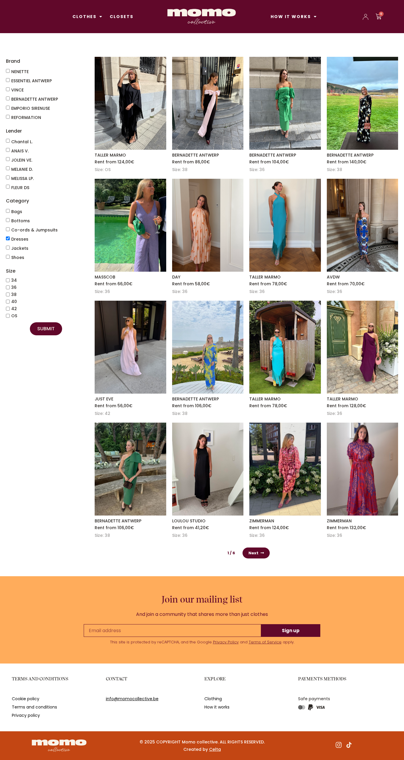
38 (14, 294)
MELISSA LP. (22, 178)
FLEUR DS (20, 188)
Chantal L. (22, 142)
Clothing (213, 699)
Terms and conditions (34, 707)
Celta (215, 749)
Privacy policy (26, 715)
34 (14, 280)
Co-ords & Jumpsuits (34, 230)
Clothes (84, 17)
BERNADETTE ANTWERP (34, 99)
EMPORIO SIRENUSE (30, 108)
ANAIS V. (20, 151)
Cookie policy (25, 699)
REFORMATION (26, 117)
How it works (291, 17)
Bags (16, 212)
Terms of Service (265, 642)
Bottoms (20, 221)
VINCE (17, 90)
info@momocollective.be (132, 699)
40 (14, 302)
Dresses (19, 239)
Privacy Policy (226, 642)
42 (14, 309)
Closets (121, 17)
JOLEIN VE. (21, 160)
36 (14, 287)
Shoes (17, 257)
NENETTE (20, 72)
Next (253, 553)
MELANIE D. (22, 169)
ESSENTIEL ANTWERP (31, 81)
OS (14, 316)
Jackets (19, 248)
